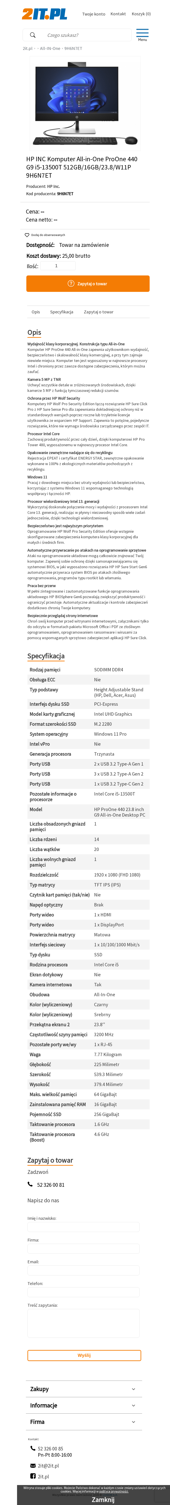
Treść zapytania (42, 1305)
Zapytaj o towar (98, 311)
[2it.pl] (45, 13)
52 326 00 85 (50, 1448)
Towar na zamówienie (84, 245)
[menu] (142, 35)
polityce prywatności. (114, 1491)
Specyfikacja (61, 311)
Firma (32, 1240)
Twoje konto (93, 14)
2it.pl (28, 48)
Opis (36, 311)
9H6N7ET (73, 48)
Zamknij (103, 1499)
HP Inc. (53, 186)
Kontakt (118, 13)
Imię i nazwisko (41, 1218)
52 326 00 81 (50, 1185)
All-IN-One (50, 48)
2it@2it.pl (48, 1465)
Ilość (32, 266)
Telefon (34, 1283)
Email (32, 1261)
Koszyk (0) (141, 13)
